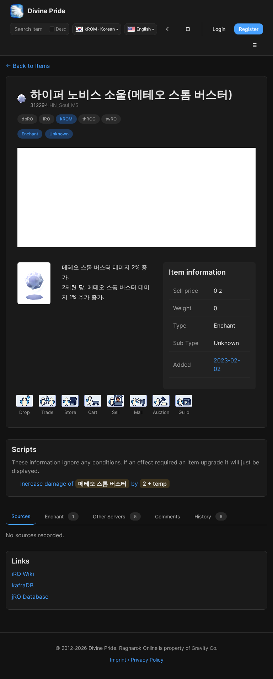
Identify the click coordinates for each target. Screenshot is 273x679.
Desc (61, 29)
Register (248, 29)
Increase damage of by (93, 483)
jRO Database (30, 596)
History (208, 516)
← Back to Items (28, 65)
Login (219, 29)
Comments (167, 516)
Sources (21, 516)
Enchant (59, 516)
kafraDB (22, 585)
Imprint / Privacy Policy (137, 660)
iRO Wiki (23, 573)
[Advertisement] (136, 197)
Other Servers (114, 516)
